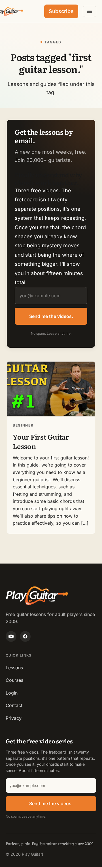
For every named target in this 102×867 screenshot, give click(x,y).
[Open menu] (89, 11)
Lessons (14, 667)
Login (12, 693)
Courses (14, 680)
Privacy (14, 718)
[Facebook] (25, 636)
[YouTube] (11, 636)
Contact (14, 705)
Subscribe (61, 11)
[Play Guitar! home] (9, 11)
